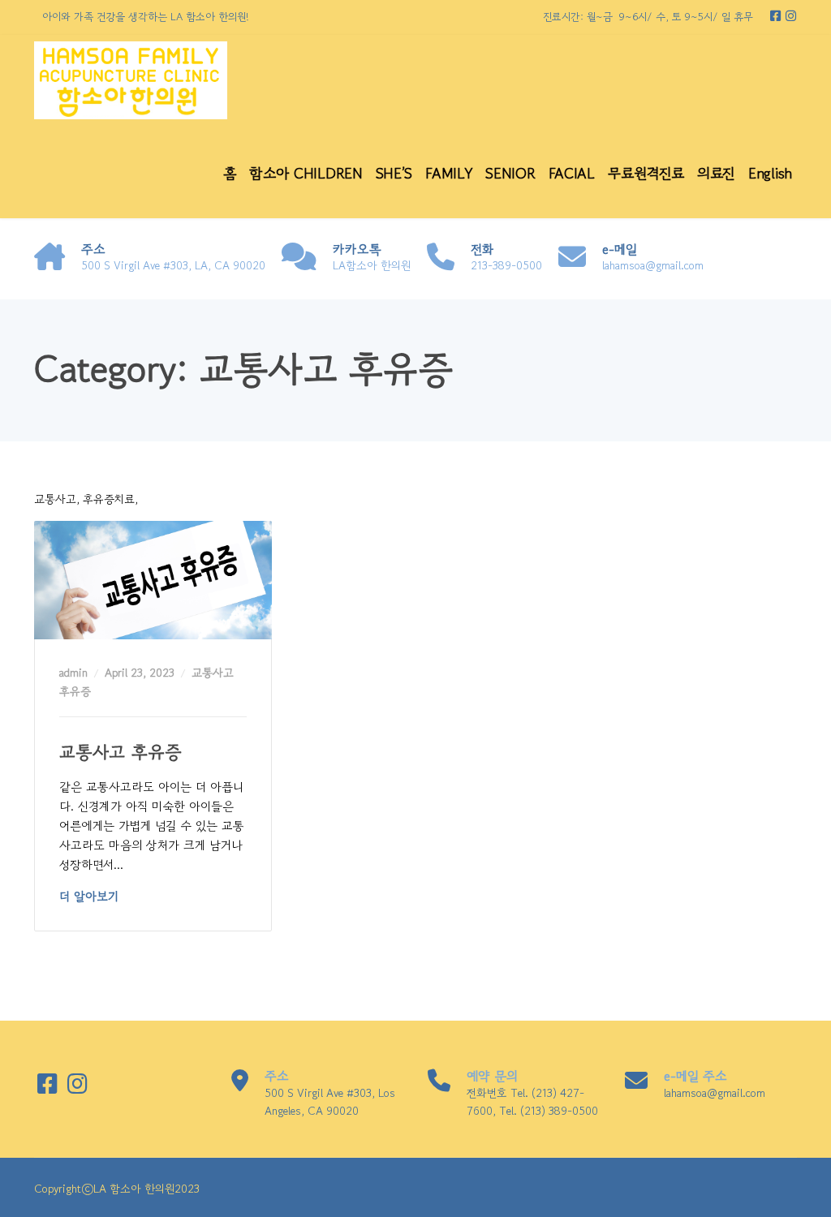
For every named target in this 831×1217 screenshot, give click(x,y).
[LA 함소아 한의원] (130, 81)
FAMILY (448, 172)
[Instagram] (791, 16)
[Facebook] (777, 16)
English (770, 172)
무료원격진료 (646, 172)
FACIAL (572, 172)
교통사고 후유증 (120, 751)
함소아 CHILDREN (305, 172)
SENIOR (510, 172)
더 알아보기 (88, 896)
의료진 (716, 172)
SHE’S (394, 172)
